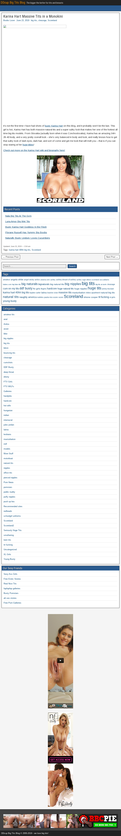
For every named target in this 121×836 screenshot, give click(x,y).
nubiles (40, 297)
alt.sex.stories (10, 598)
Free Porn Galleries (12, 603)
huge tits (94, 288)
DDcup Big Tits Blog (13, 2)
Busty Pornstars (11, 593)
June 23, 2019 (22, 20)
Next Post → (112, 257)
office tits (8, 473)
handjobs (8, 396)
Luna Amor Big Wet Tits (17, 221)
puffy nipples (9, 497)
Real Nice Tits (10, 583)
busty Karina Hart (54, 125)
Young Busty (9, 559)
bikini (6, 348)
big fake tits (16, 284)
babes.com (7, 284)
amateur (6, 280)
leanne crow (52, 293)
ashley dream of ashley (66, 280)
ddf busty (26, 288)
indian (6, 415)
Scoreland (52, 20)
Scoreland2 (9, 525)
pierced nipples (10, 477)
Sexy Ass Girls (10, 574)
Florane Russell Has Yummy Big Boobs (26, 232)
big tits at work (101, 284)
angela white (17, 279)
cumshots (8, 362)
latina (44, 292)
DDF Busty (9, 367)
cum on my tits (11, 288)
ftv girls (36, 289)
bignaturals (43, 284)
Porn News (9, 482)
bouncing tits (9, 353)
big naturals (29, 284)
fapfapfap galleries (12, 588)
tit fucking (103, 297)
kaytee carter (35, 293)
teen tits (7, 540)
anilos (37, 280)
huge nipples (80, 289)
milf (5, 444)
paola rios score (51, 297)
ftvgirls (43, 289)
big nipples (73, 284)
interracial (8, 420)
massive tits (65, 292)
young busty (10, 301)
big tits (34, 20)
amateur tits (9, 314)
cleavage (42, 20)
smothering (9, 535)
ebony (6, 377)
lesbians (7, 434)
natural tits (11, 297)
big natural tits (57, 284)
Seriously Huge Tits (13, 530)
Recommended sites (13, 506)
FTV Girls (8, 381)
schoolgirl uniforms (12, 516)
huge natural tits (66, 288)
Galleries (8, 391)
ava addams (104, 280)
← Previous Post (11, 257)
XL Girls (7, 554)
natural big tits (108, 292)
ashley (52, 280)
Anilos (6, 324)
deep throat (9, 372)
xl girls (112, 297)
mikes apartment (93, 293)
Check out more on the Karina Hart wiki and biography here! (34, 150)
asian (6, 329)
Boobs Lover (9, 20)
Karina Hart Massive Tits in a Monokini (33, 16)
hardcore (52, 288)
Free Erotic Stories (12, 579)
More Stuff (8, 453)
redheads (8, 511)
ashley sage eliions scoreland (88, 280)
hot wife (7, 405)
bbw (5, 334)
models (7, 449)
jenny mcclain (108, 289)
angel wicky (29, 280)
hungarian (8, 410)
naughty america (28, 297)
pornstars (8, 487)
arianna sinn (45, 280)
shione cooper (91, 297)
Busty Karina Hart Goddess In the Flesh (26, 227)
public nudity (9, 492)
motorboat (8, 458)
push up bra (9, 501)
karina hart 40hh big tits (19, 250)
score (60, 297)
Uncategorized (10, 549)
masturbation (78, 292)
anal (5, 319)
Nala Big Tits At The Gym (18, 216)
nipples (7, 468)
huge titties (28, 144)
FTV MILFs (9, 386)
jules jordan (9, 425)
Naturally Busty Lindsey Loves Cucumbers (27, 238)
